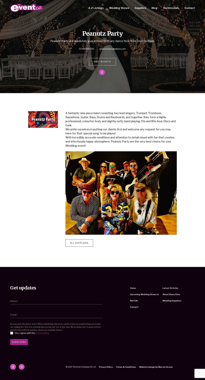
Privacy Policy (106, 367)
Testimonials (171, 7)
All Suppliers (79, 243)
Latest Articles (170, 288)
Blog (154, 7)
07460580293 (86, 49)
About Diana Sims (171, 294)
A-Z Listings (96, 7)
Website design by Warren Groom (156, 367)
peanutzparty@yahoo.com (112, 49)
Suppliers (140, 7)
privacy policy (41, 333)
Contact (189, 7)
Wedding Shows (119, 7)
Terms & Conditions (126, 367)
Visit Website (102, 61)
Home (133, 288)
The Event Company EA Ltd (26, 8)
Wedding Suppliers (172, 300)
